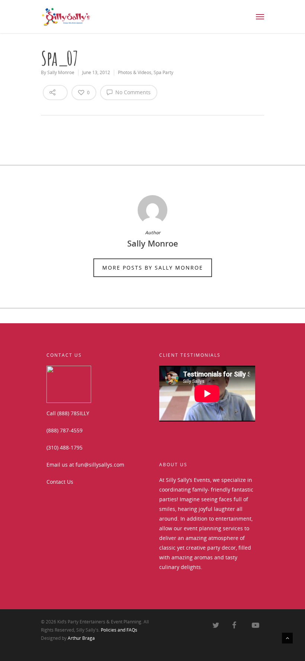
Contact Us (59, 481)
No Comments (132, 92)
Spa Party (163, 72)
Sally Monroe (60, 72)
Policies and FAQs (119, 630)
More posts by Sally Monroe (152, 267)
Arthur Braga (81, 638)
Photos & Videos (134, 72)
